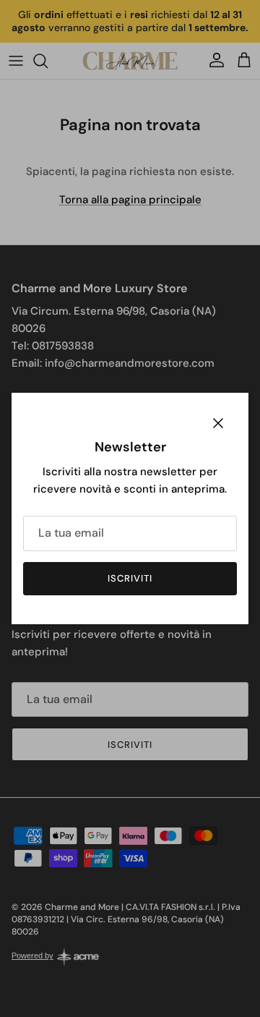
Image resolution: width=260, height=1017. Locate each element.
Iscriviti (130, 578)
